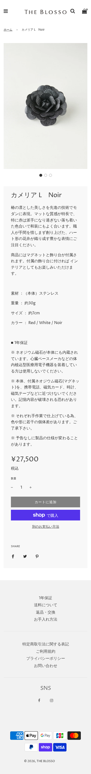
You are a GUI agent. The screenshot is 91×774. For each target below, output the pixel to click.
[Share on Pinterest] (37, 556)
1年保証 (45, 598)
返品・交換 (45, 612)
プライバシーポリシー (45, 658)
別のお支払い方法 (45, 526)
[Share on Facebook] (12, 556)
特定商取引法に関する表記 (45, 644)
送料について (45, 605)
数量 (13, 478)
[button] (40, 175)
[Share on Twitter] (25, 556)
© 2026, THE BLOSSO (39, 761)
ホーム (8, 30)
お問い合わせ (45, 665)
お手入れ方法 (45, 619)
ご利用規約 (45, 651)
